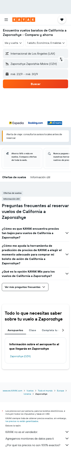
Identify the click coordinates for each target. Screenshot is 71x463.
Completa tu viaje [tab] (53, 330)
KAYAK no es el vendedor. (21, 432)
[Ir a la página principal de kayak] (23, 19)
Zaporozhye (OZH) (20, 356)
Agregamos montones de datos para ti (29, 438)
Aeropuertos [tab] (15, 330)
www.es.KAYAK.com (12, 390)
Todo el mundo (45, 390)
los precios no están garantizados (21, 421)
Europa (60, 390)
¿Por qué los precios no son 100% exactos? (32, 445)
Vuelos (30, 390)
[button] (6, 20)
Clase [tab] (32, 330)
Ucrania (27, 393)
